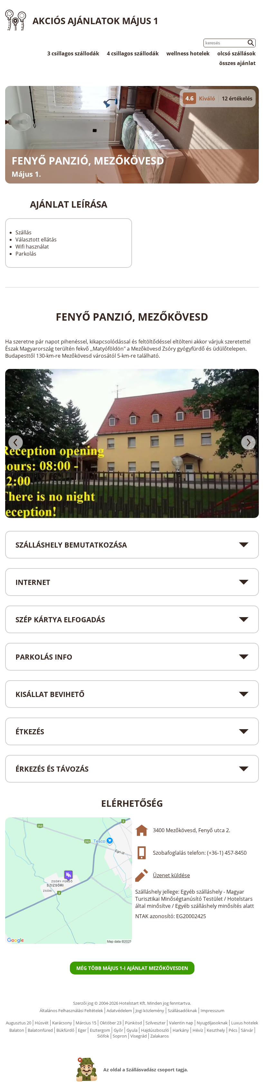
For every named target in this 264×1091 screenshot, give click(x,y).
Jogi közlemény (150, 1010)
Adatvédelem (119, 1010)
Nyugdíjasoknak (212, 1023)
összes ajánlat (237, 63)
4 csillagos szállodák (133, 53)
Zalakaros (159, 1036)
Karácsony (62, 1023)
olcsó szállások (236, 53)
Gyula (132, 1030)
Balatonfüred (40, 1030)
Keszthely (216, 1030)
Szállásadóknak (182, 1010)
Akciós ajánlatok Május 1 (95, 20)
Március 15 (86, 1023)
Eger (82, 1030)
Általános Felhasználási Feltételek (71, 1010)
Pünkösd (133, 1023)
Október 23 (110, 1023)
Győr (118, 1030)
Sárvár (247, 1030)
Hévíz (198, 1030)
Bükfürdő (65, 1030)
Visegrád (138, 1036)
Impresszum (212, 1010)
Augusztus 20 (18, 1023)
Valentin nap (181, 1023)
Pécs (233, 1030)
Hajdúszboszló (155, 1030)
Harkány (181, 1030)
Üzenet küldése (171, 875)
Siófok (103, 1036)
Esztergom (100, 1030)
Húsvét (42, 1023)
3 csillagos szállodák (73, 53)
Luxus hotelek (244, 1023)
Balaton (16, 1030)
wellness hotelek (188, 53)
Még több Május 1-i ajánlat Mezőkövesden (132, 968)
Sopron (120, 1036)
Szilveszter (155, 1023)
